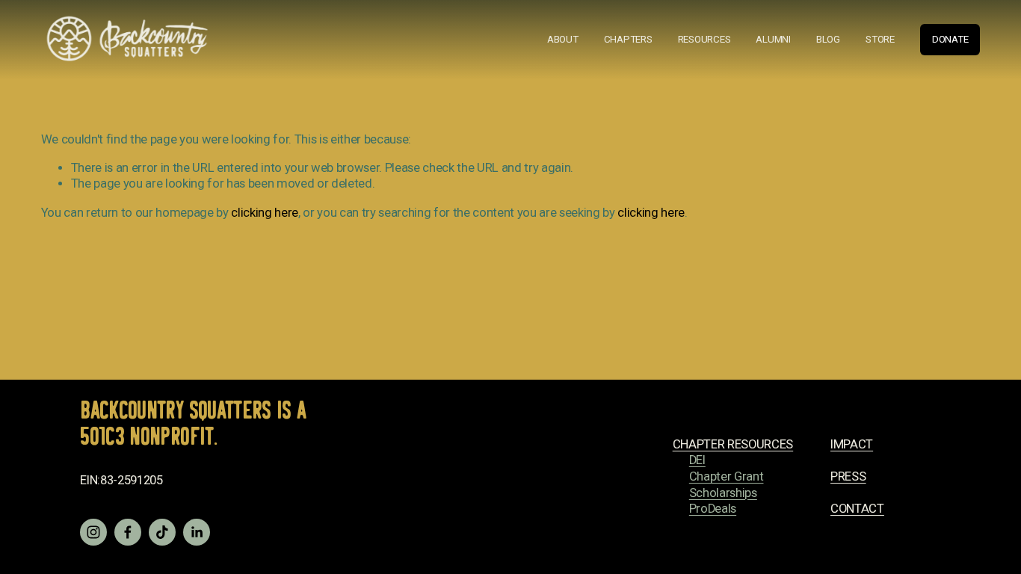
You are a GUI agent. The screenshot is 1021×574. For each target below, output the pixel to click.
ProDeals (712, 509)
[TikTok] (162, 532)
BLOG (828, 39)
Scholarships (723, 493)
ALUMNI (773, 39)
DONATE (950, 39)
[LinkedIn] (196, 532)
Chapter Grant (726, 476)
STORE (880, 39)
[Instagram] (93, 532)
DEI (697, 460)
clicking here (264, 213)
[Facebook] (127, 532)
